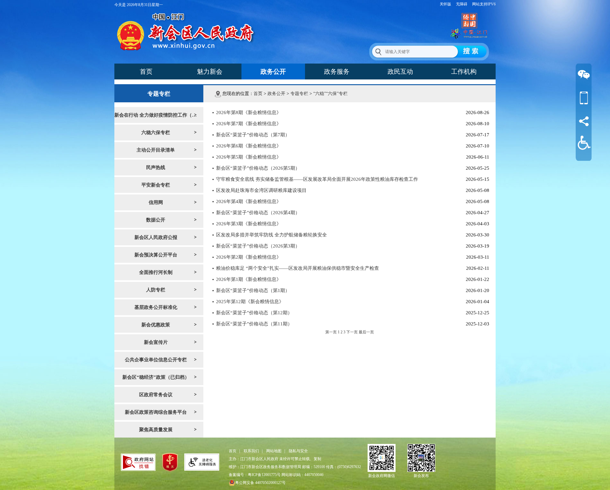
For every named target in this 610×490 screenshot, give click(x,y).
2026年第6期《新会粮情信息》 (248, 145)
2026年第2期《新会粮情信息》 (248, 257)
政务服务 (336, 71)
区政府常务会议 (156, 394)
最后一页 (366, 332)
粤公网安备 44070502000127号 (260, 482)
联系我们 (251, 451)
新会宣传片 (156, 342)
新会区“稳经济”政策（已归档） (155, 377)
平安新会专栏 (155, 184)
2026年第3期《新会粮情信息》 (248, 223)
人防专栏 (155, 289)
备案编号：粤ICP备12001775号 (255, 475)
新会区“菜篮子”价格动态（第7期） (253, 134)
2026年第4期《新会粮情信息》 (248, 201)
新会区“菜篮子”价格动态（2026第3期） (258, 245)
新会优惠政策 (155, 324)
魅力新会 (209, 71)
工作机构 (464, 71)
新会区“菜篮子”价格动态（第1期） (253, 290)
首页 (146, 71)
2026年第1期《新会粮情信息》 (248, 279)
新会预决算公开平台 (155, 254)
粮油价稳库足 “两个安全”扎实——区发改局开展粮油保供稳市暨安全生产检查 (297, 268)
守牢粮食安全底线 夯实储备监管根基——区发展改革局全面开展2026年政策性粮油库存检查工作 (317, 179)
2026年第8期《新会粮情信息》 (248, 112)
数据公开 (155, 219)
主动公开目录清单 (156, 150)
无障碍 (461, 4)
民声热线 (155, 167)
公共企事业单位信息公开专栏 (156, 359)
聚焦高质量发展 (156, 429)
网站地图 (273, 451)
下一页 (352, 332)
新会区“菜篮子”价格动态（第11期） (254, 323)
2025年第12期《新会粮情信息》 (250, 301)
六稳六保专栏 (155, 132)
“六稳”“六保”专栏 (330, 93)
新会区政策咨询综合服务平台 (156, 412)
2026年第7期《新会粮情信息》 (248, 123)
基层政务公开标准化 (155, 307)
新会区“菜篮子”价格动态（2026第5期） (258, 168)
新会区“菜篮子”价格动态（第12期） (254, 312)
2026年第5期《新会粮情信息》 (248, 157)
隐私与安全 (298, 451)
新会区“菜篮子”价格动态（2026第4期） (258, 212)
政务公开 (273, 71)
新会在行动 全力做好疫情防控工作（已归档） (158, 115)
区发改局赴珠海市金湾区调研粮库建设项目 (261, 190)
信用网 (156, 202)
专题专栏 (299, 93)
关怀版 (445, 4)
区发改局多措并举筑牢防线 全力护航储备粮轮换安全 (271, 234)
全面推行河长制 (156, 272)
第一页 (331, 332)
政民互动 (400, 71)
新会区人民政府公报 (155, 237)
